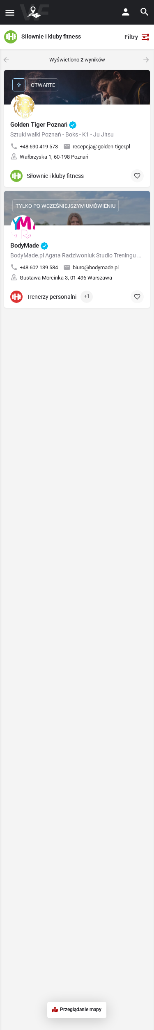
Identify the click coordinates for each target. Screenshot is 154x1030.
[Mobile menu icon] (10, 12)
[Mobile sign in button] (125, 12)
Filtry (131, 37)
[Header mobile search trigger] (144, 12)
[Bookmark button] (137, 175)
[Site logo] (35, 12)
